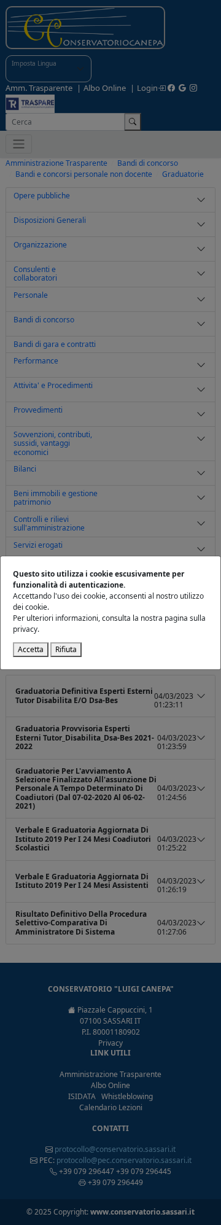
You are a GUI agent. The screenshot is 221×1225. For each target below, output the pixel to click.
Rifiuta (66, 649)
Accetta (31, 649)
